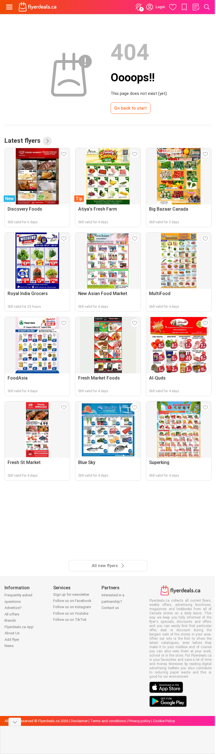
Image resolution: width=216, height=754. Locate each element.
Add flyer (11, 639)
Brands (10, 620)
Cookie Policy (164, 721)
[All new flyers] (47, 141)
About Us (12, 633)
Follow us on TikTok (70, 619)
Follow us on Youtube (70, 613)
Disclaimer (79, 721)
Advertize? (13, 608)
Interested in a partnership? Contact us (113, 601)
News (9, 646)
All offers (11, 614)
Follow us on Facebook (72, 601)
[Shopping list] (195, 7)
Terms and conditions (108, 721)
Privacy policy (139, 721)
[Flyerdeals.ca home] (38, 7)
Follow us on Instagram (72, 607)
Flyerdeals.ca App (18, 627)
